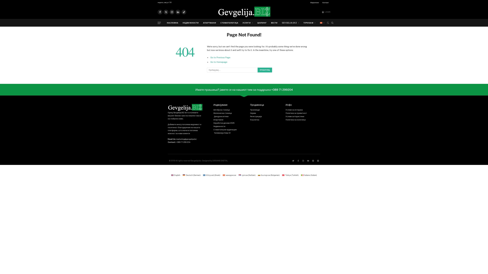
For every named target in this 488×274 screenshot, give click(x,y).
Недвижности (191, 23)
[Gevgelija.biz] (244, 12)
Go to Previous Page (220, 57)
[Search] (332, 23)
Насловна (172, 23)
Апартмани (209, 23)
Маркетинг (314, 3)
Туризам (308, 23)
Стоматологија (229, 23)
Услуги (247, 23)
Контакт (325, 3)
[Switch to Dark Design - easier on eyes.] (328, 23)
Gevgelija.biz (289, 23)
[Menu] (159, 23)
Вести (274, 23)
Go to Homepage (218, 62)
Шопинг (262, 23)
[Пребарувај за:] (232, 70)
